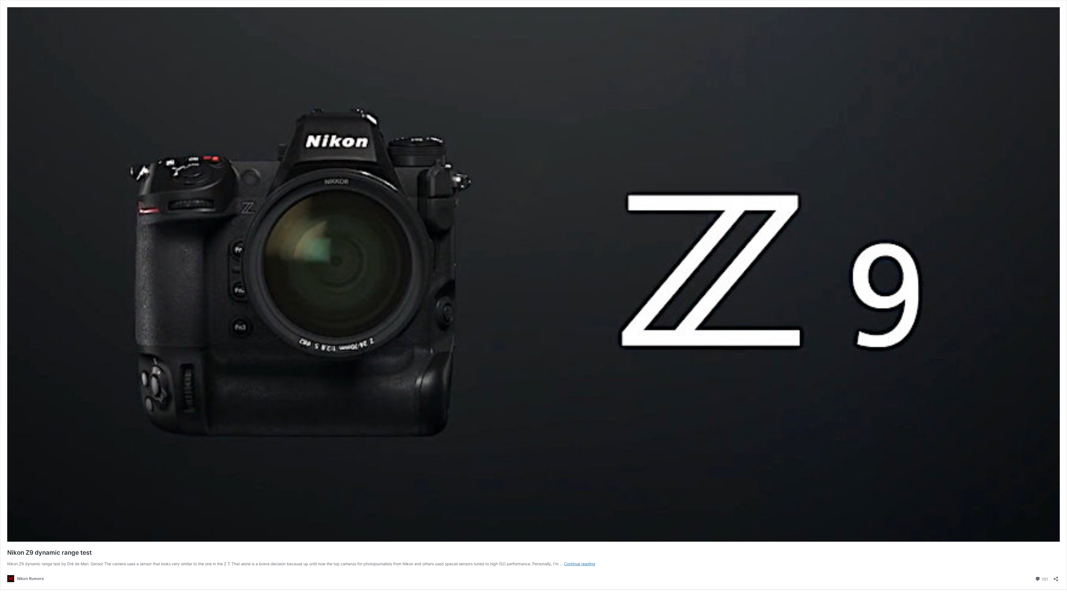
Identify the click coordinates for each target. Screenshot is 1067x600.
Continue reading (579, 563)
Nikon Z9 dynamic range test (49, 552)
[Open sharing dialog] (1056, 577)
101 (1044, 578)
